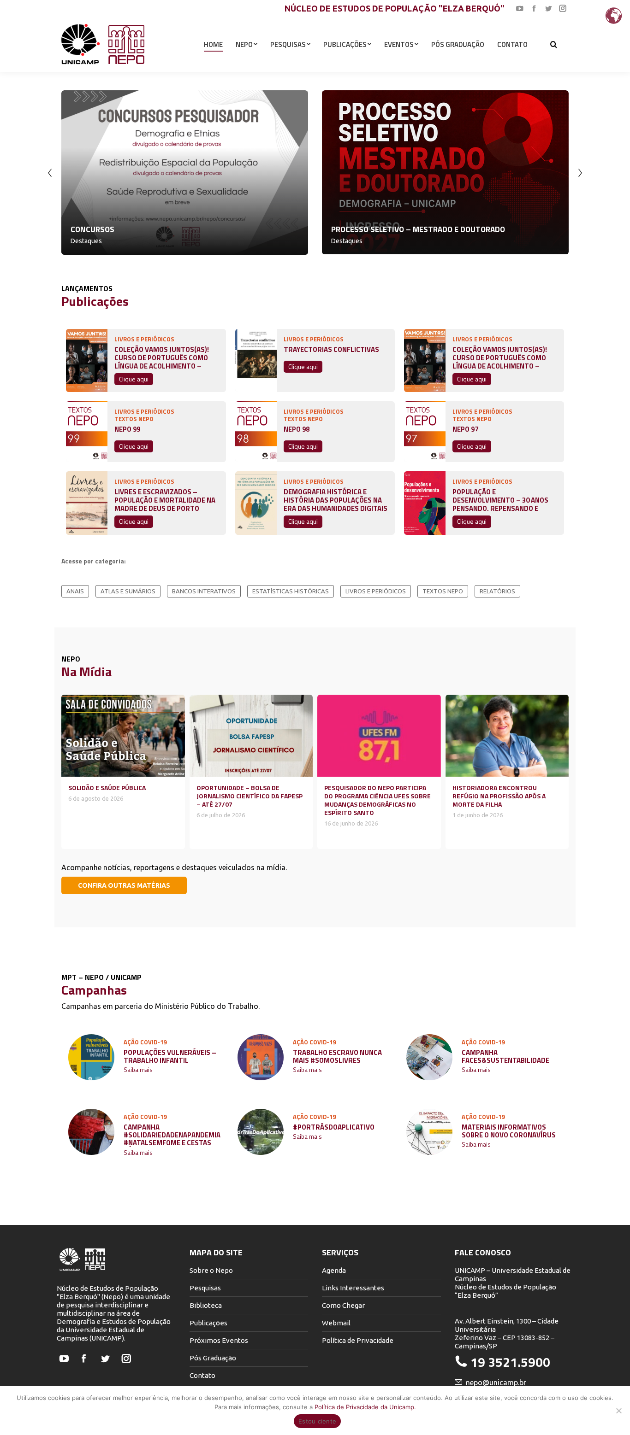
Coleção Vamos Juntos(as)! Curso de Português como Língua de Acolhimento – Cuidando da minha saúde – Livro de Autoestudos (161, 356)
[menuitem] (213, 44)
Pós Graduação (213, 1358)
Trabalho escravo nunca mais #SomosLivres (337, 1056)
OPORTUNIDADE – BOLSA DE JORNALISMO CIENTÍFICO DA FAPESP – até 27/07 (249, 796)
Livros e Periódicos (375, 591)
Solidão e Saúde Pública (107, 787)
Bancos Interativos (204, 591)
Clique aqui (134, 379)
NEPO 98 (296, 429)
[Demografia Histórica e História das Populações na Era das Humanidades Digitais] (256, 502)
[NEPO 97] (425, 431)
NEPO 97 (465, 429)
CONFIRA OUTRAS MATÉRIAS (124, 885)
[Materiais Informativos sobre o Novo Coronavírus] (429, 1132)
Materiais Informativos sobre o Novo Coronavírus (509, 1131)
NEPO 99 (127, 429)
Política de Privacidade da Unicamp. (365, 1407)
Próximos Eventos (219, 1340)
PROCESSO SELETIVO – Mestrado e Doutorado (418, 229)
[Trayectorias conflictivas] (256, 360)
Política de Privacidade (357, 1340)
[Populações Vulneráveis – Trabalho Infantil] (91, 1057)
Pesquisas (205, 1288)
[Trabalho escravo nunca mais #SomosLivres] (261, 1057)
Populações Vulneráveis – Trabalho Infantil (170, 1056)
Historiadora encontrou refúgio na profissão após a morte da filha (499, 796)
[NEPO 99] (86, 431)
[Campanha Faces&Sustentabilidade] (429, 1057)
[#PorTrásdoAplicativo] (261, 1132)
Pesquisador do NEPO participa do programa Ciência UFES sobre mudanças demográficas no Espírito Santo (377, 800)
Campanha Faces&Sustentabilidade (505, 1056)
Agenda (334, 1270)
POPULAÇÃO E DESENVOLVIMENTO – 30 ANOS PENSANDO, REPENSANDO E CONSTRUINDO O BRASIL (500, 498)
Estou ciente (317, 1421)
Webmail (336, 1323)
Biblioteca (206, 1305)
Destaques (86, 241)
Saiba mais (138, 1070)
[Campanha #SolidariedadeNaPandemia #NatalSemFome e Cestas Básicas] (91, 1132)
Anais (75, 591)
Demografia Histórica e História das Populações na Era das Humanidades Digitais (335, 498)
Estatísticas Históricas (290, 591)
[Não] (618, 1410)
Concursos (92, 229)
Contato (202, 1375)
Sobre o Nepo (211, 1270)
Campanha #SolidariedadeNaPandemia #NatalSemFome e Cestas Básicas (172, 1135)
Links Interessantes (353, 1288)
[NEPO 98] (256, 431)
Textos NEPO (442, 591)
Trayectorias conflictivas (331, 350)
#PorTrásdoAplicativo (333, 1127)
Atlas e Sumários (128, 591)
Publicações (208, 1323)
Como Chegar (343, 1305)
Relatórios (497, 591)
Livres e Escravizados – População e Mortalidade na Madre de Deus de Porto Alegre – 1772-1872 (164, 498)
